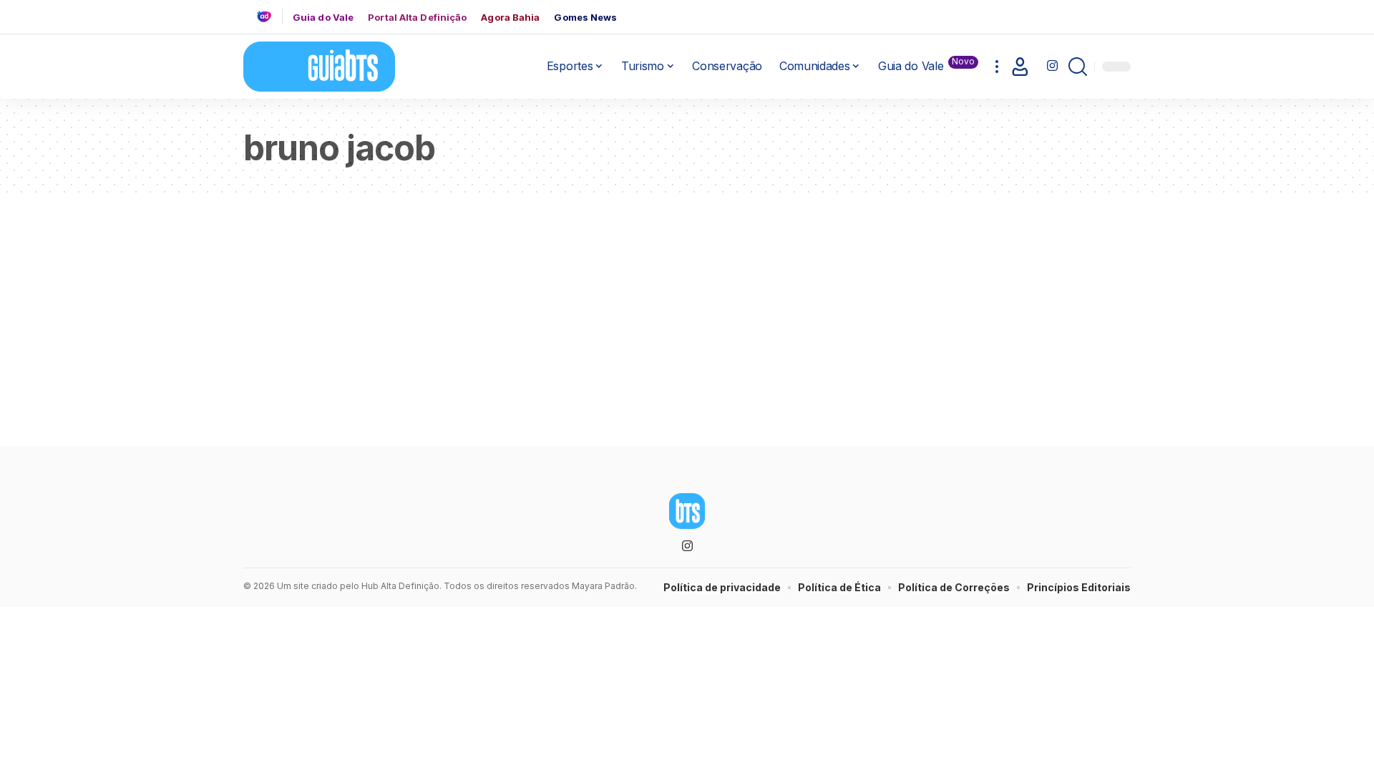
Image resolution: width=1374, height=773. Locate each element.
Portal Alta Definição (417, 17)
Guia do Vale (323, 17)
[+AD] (269, 16)
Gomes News (585, 17)
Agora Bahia (510, 17)
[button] (997, 66)
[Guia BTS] (319, 67)
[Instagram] (1052, 66)
